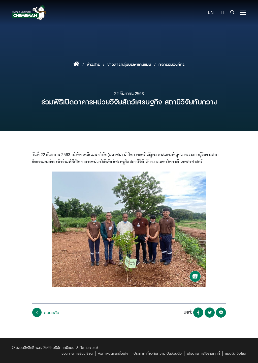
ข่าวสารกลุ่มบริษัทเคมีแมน (129, 64)
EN (211, 12)
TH (221, 12)
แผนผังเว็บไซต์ (235, 353)
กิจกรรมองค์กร (171, 64)
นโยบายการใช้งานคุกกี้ (203, 353)
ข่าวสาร (93, 64)
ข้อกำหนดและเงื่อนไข (113, 353)
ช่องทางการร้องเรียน (77, 353)
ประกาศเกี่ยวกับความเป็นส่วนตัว (158, 353)
